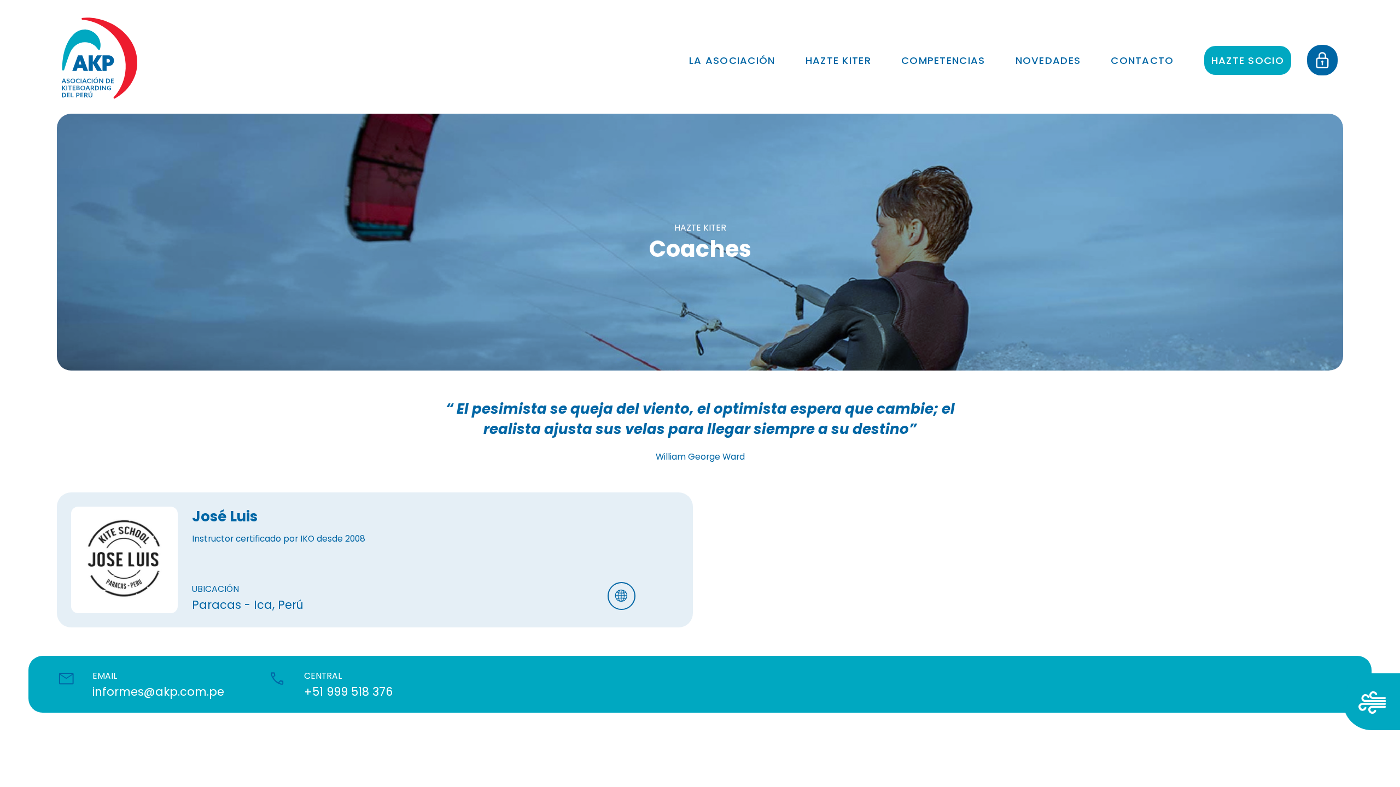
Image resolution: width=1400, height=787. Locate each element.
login (1328, 51)
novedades (1048, 60)
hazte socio (1247, 60)
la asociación (732, 60)
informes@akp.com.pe (158, 692)
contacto (1142, 60)
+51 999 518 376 (348, 692)
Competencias (943, 60)
